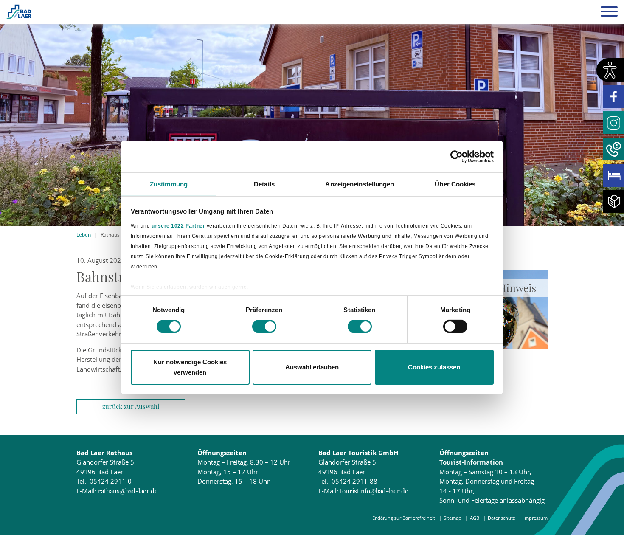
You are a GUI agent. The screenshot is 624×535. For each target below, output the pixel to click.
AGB (474, 518)
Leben (83, 234)
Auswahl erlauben (312, 367)
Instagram (613, 122)
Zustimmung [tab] (169, 184)
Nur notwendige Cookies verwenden (190, 367)
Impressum (535, 518)
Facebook (613, 96)
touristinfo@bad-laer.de (374, 491)
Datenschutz (501, 518)
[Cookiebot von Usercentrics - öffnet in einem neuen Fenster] (456, 156)
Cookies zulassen (434, 367)
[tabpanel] (312, 113)
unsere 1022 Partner (178, 225)
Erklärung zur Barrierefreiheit (403, 518)
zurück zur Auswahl (130, 406)
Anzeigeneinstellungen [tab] (359, 184)
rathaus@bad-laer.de (128, 491)
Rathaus (110, 234)
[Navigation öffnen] (609, 12)
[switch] (264, 326)
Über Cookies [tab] (455, 184)
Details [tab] (264, 184)
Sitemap (452, 518)
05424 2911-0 (111, 481)
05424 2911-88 (354, 481)
